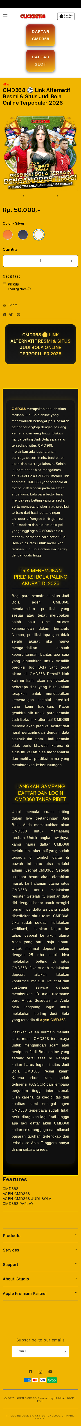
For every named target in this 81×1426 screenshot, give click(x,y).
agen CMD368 (53, 1020)
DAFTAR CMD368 (41, 35)
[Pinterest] (19, 315)
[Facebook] (6, 315)
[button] (5, 16)
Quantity (10, 249)
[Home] (33, 16)
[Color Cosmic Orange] (8, 235)
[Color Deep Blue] (23, 235)
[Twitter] (12, 315)
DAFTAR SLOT (41, 60)
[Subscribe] (64, 1351)
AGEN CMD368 (26, 1398)
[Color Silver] (38, 234)
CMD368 (19, 409)
